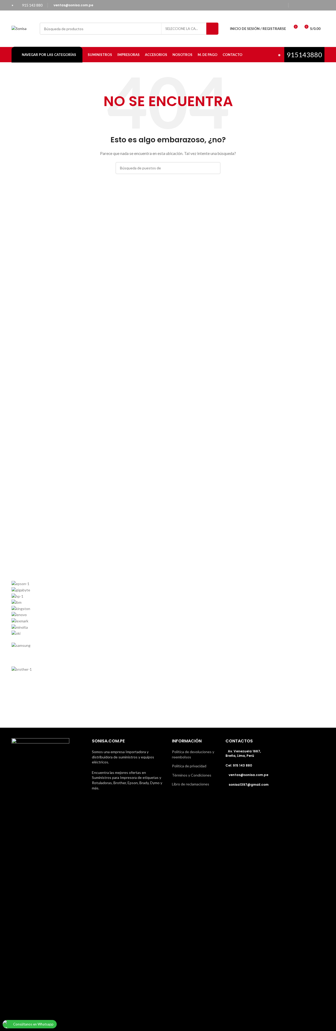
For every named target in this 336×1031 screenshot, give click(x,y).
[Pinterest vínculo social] (321, 5)
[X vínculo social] (301, 5)
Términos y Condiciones (191, 775)
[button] (168, 691)
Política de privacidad (189, 766)
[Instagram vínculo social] (307, 5)
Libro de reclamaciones (190, 784)
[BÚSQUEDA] (212, 29)
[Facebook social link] (294, 5)
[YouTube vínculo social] (314, 5)
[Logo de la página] (19, 28)
